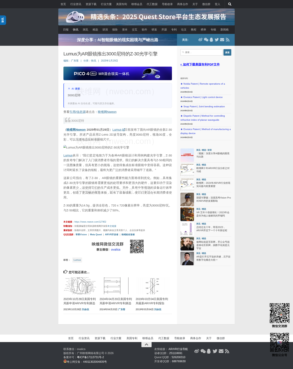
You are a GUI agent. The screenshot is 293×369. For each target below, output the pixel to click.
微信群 (206, 4)
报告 (115, 29)
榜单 (203, 29)
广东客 (75, 60)
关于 (195, 4)
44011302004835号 (95, 361)
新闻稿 (224, 29)
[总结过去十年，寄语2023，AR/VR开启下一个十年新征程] (187, 229)
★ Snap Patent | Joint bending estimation (202, 106)
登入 (217, 4)
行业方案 (106, 4)
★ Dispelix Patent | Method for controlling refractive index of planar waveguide (202, 118)
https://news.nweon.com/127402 (90, 222)
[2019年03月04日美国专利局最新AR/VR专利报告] (153, 286)
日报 (66, 29)
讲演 (105, 29)
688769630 (179, 361)
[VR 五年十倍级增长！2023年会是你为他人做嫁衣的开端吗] (187, 214)
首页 (63, 4)
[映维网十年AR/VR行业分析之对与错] (187, 170)
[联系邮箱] (222, 40)
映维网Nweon (107, 112)
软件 (144, 29)
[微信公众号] (206, 40)
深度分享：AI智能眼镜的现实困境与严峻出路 (117, 39)
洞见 (85, 29)
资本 (125, 29)
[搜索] (230, 4)
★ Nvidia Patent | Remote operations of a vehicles (202, 86)
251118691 (175, 353)
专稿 (213, 29)
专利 (174, 29)
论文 (184, 29)
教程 (193, 29)
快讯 (75, 29)
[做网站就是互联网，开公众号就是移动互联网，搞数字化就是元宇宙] (187, 244)
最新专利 (184, 78)
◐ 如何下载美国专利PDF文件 (200, 64)
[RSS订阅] (228, 40)
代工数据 (152, 4)
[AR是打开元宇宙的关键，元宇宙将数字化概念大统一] (187, 258)
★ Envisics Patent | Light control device (201, 97)
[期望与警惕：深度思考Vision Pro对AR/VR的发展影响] (187, 199)
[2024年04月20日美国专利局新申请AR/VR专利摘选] (116, 286)
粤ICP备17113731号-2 (90, 357)
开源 (164, 29)
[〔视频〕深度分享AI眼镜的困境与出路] (187, 155)
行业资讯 (75, 4)
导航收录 (167, 4)
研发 (154, 29)
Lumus (117, 129)
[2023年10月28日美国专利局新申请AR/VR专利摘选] (80, 286)
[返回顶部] (146, 344)
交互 (134, 29)
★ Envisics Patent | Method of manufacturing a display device (205, 131)
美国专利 (121, 4)
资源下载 (91, 4)
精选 (95, 29)
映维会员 (136, 4)
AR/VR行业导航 (178, 349)
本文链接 (112, 226)
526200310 (178, 357)
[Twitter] (217, 40)
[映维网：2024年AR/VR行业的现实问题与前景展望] (187, 185)
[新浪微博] (200, 40)
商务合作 (182, 4)
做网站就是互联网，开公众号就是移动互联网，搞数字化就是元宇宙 (213, 245)
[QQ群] (211, 40)
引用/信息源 (78, 112)
